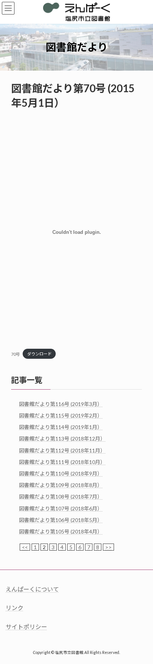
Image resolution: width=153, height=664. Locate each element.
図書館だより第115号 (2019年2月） (60, 415)
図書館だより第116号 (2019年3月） (60, 404)
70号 (15, 353)
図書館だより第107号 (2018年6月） (60, 508)
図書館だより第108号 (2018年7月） (60, 496)
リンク (14, 607)
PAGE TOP (142, 636)
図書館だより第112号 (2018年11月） (62, 450)
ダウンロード (39, 353)
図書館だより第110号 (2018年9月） (60, 473)
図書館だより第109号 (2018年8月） (60, 485)
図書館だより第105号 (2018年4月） (60, 531)
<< (25, 547)
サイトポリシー (26, 626)
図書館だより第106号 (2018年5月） (60, 520)
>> (108, 547)
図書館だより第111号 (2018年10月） (62, 462)
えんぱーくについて (32, 589)
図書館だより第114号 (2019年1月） (60, 427)
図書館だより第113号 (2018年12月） (62, 438)
